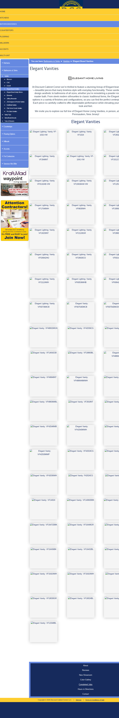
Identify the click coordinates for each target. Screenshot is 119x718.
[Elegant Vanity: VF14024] (43, 509)
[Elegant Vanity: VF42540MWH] (80, 435)
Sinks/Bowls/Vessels (10, 118)
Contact (85, 694)
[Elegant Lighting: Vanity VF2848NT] (43, 165)
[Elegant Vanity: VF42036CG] (80, 337)
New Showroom (85, 675)
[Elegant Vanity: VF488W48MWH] (80, 386)
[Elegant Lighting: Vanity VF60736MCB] (43, 312)
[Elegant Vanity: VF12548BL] (43, 631)
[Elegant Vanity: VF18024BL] (80, 607)
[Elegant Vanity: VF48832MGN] (43, 337)
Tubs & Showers (9, 121)
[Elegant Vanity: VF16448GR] (80, 533)
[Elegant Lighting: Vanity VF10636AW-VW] (80, 189)
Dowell (8, 86)
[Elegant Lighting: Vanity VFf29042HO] (43, 263)
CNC (8, 82)
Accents (7, 149)
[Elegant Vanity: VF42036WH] (43, 484)
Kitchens (7, 63)
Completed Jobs (85, 684)
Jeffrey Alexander (12, 98)
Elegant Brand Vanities (13, 89)
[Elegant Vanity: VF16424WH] (43, 582)
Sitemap (78, 700)
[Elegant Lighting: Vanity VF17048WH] (43, 214)
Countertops (8, 126)
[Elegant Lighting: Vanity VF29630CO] (80, 263)
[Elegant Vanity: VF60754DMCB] (80, 312)
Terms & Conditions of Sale (94, 700)
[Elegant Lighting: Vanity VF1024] (80, 140)
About (85, 665)
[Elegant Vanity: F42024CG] (80, 484)
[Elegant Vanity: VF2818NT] (80, 410)
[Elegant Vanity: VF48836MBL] (43, 410)
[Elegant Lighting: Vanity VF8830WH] (80, 214)
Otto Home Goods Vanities (14, 108)
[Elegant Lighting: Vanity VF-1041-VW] (80, 165)
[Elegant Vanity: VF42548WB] (43, 435)
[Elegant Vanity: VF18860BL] (80, 361)
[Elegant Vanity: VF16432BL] (80, 558)
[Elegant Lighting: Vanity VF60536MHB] (80, 287)
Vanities (6, 76)
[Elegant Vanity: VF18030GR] (43, 607)
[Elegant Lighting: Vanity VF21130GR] (80, 238)
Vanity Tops (7, 115)
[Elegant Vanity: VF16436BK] (43, 558)
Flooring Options (9, 134)
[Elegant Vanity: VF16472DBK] (43, 533)
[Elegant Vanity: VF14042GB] (43, 361)
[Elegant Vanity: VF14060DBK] (80, 509)
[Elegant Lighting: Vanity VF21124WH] (43, 287)
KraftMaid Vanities (12, 105)
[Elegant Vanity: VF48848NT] (43, 386)
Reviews (85, 670)
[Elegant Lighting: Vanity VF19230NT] (43, 238)
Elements (9, 95)
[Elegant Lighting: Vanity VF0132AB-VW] (43, 189)
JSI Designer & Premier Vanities (16, 102)
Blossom (9, 79)
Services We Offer (10, 164)
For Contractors (9, 156)
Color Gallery (85, 680)
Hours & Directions (86, 689)
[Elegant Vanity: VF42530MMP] (43, 459)
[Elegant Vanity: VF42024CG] (80, 459)
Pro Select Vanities (12, 111)
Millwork (6, 141)
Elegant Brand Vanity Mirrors (15, 92)
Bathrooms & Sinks (11, 70)
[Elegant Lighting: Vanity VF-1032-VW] (43, 140)
